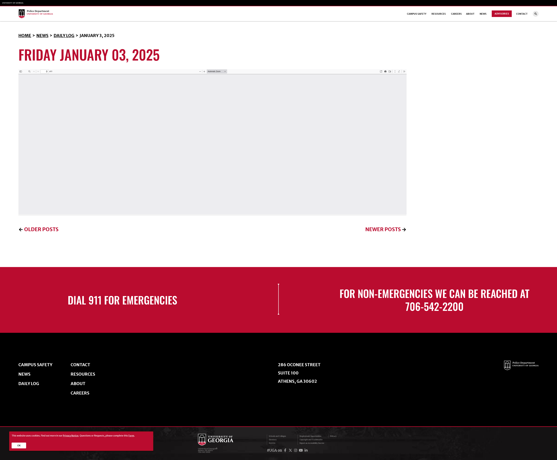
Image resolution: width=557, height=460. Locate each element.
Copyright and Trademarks (311, 440)
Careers (456, 13)
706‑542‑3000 (204, 452)
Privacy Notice (70, 435)
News (483, 13)
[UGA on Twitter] (290, 450)
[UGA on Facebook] (285, 450)
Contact (522, 13)
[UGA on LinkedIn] (306, 450)
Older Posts (41, 229)
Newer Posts (383, 229)
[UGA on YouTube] (301, 450)
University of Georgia (13, 2)
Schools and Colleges (277, 436)
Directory (273, 440)
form (131, 435)
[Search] (536, 14)
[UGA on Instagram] (296, 450)
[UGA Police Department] (72, 13)
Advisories (502, 13)
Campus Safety (416, 13)
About (470, 13)
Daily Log (64, 35)
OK (19, 445)
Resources (439, 13)
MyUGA (272, 443)
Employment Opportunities (310, 436)
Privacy (333, 436)
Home (24, 35)
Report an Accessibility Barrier (312, 443)
